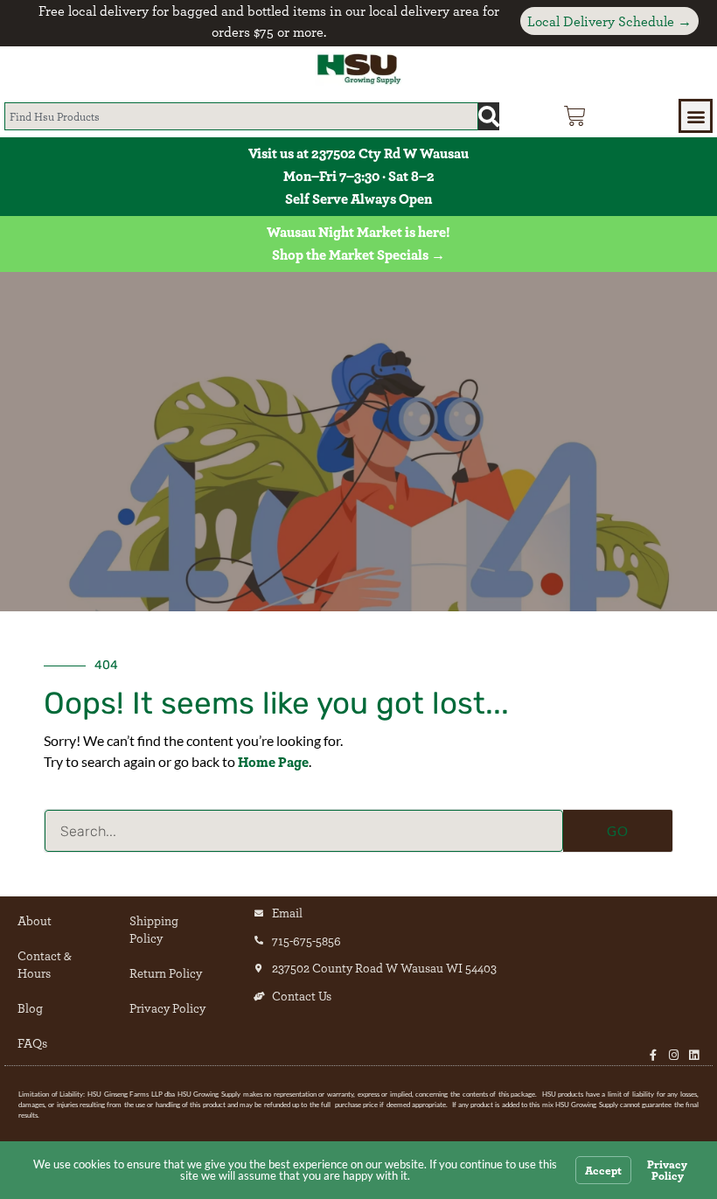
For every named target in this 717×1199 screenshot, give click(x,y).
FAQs (32, 1043)
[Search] (488, 116)
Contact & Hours (44, 964)
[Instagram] (673, 1055)
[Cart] (575, 115)
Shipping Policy (153, 929)
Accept (603, 1170)
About (34, 920)
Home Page (273, 761)
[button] (695, 115)
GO (618, 831)
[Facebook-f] (653, 1055)
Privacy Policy (167, 1008)
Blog (30, 1008)
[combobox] (241, 116)
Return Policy (165, 973)
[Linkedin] (694, 1055)
